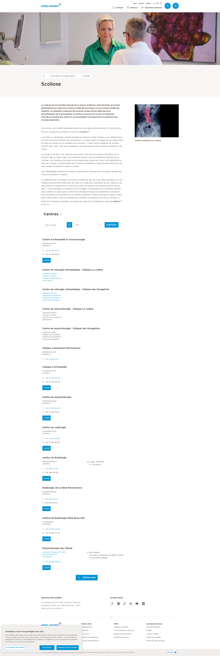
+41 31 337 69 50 (52, 408)
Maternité (84, 630)
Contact (141, 3)
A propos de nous (154, 624)
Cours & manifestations (90, 641)
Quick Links (86, 624)
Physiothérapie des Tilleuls (57, 548)
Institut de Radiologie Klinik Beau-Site (63, 518)
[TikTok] (125, 603)
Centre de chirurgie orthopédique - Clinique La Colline (72, 270)
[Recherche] (167, 6)
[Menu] (175, 5)
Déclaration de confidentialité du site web (90, 652)
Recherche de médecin (122, 634)
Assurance (85, 634)
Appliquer (111, 225)
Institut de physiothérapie (56, 397)
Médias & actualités (153, 637)
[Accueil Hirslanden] (61, 625)
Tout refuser (47, 647)
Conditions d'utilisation (67, 652)
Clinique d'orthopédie (54, 367)
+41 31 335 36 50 (52, 529)
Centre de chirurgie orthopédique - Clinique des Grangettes (75, 289)
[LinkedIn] (130, 603)
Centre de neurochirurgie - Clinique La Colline (67, 309)
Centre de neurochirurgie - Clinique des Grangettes (71, 328)
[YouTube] (137, 603)
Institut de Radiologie (54, 458)
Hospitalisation (86, 627)
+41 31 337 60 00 (52, 378)
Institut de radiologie (54, 427)
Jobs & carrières (152, 634)
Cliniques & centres (121, 627)
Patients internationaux (90, 637)
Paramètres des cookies (16, 647)
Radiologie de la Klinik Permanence (62, 488)
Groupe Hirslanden (153, 627)
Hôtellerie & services (121, 637)
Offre (116, 624)
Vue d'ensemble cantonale (124, 630)
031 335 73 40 (51, 469)
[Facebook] (112, 603)
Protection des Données (155, 641)
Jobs (135, 3)
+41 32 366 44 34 (52, 562)
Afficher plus (89, 578)
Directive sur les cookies (114, 652)
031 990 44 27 (51, 499)
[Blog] (143, 603)
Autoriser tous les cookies (67, 647)
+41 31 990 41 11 (52, 251)
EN (161, 3)
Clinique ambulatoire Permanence (61, 348)
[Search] (69, 225)
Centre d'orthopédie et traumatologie (63, 239)
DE (154, 3)
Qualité (149, 630)
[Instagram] (118, 603)
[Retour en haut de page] (111, 617)
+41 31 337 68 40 (52, 439)
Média (148, 3)
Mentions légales (128, 652)
